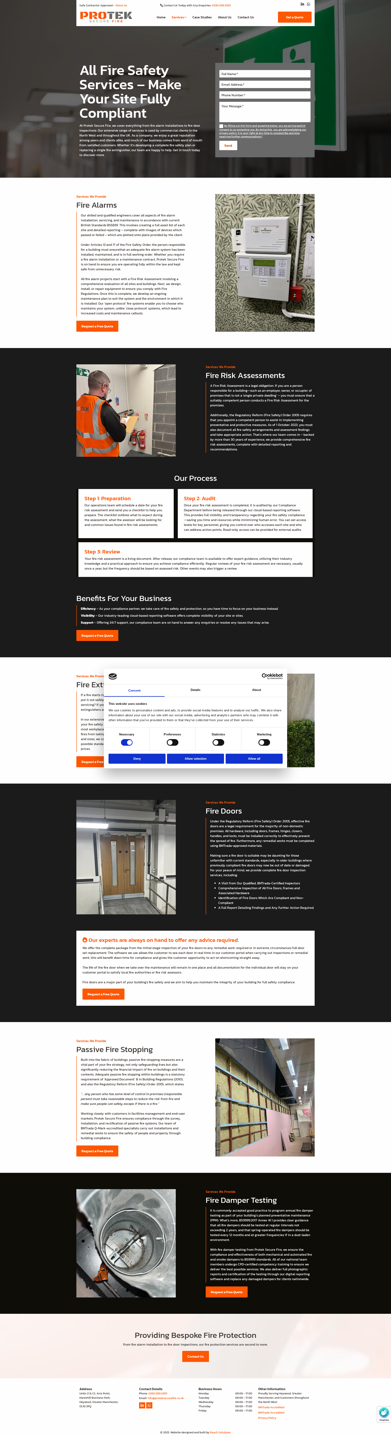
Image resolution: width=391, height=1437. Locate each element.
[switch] (172, 742)
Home (161, 17)
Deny (137, 758)
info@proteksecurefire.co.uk (166, 1398)
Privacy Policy (267, 1418)
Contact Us (246, 17)
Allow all (254, 758)
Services (178, 17)
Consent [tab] (134, 690)
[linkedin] (302, 4)
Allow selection (195, 758)
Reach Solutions (220, 1432)
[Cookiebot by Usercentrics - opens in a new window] (265, 676)
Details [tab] (196, 690)
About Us (121, 5)
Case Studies (202, 17)
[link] (179, 17)
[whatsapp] (308, 4)
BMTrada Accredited (271, 1407)
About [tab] (256, 690)
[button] (295, 17)
